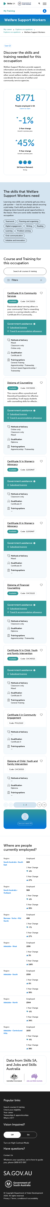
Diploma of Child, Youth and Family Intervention (22, 762)
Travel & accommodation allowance (26, 331)
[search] (39, 4)
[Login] (45, 11)
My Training (9, 11)
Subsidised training (18, 327)
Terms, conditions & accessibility (24, 1198)
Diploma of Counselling (20, 382)
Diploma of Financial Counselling (18, 586)
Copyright (10, 1193)
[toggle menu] (44, 4)
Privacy (6, 1198)
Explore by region (25, 108)
